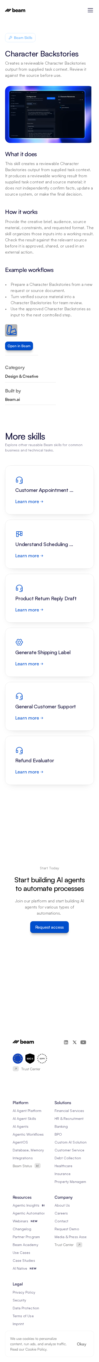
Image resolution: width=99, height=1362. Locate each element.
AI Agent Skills (24, 1118)
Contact (61, 1221)
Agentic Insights (26, 1205)
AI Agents (20, 1126)
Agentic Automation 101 (32, 1213)
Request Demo (67, 1229)
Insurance (63, 1173)
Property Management (73, 1181)
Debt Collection (68, 1158)
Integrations (23, 1158)
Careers (61, 1213)
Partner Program (26, 1237)
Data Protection (26, 1308)
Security (19, 1300)
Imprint (18, 1324)
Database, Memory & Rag (34, 1150)
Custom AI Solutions (71, 1142)
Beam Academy (25, 1244)
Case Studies (24, 1260)
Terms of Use (23, 1316)
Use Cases (21, 1252)
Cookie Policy (35, 1349)
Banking (61, 1126)
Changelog (22, 1229)
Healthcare (64, 1166)
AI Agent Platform (27, 1110)
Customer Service (69, 1150)
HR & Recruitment (69, 1118)
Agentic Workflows (28, 1134)
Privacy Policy (24, 1292)
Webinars (20, 1221)
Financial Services (69, 1110)
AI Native (20, 1268)
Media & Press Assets (72, 1237)
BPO (58, 1134)
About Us (62, 1205)
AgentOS (20, 1142)
